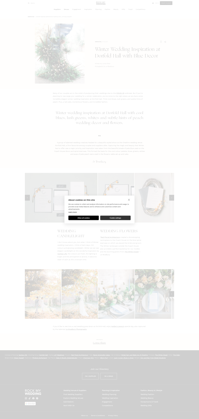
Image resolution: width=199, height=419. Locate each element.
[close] (129, 199)
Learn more (72, 212)
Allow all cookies (84, 218)
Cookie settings (115, 218)
